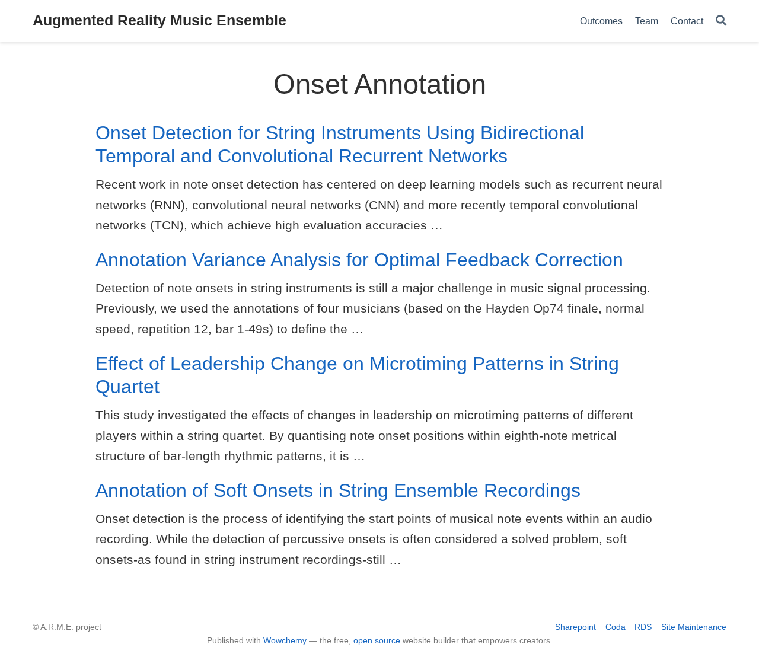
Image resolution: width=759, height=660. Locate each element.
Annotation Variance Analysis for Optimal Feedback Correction (359, 259)
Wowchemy (285, 640)
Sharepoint (575, 627)
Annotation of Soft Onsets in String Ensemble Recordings (338, 490)
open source (376, 640)
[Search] (721, 21)
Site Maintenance (693, 627)
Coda (615, 627)
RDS (643, 627)
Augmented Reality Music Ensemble (159, 20)
